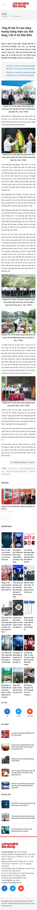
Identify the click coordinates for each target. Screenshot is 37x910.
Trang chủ (4, 16)
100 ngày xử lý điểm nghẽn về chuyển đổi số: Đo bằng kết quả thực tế (17, 657)
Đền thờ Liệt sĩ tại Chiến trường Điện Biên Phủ (17, 471)
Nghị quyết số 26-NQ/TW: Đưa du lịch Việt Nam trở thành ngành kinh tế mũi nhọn (6, 691)
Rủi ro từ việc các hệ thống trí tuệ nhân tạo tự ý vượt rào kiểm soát (6, 554)
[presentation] (3, 517)
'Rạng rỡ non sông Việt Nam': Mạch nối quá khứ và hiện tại (18, 508)
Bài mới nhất (6, 526)
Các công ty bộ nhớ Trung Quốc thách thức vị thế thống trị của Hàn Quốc (6, 657)
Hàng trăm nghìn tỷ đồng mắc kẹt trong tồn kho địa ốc (17, 688)
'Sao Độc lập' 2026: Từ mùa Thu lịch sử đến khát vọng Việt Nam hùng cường (29, 658)
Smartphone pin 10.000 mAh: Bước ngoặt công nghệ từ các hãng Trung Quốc (18, 556)
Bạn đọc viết (6, 794)
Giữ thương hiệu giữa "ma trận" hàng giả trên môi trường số (28, 690)
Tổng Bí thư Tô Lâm (12, 468)
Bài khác (5, 483)
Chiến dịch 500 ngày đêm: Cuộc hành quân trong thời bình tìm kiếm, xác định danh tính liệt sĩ (6, 625)
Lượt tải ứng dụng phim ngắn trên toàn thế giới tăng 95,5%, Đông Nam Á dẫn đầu (29, 556)
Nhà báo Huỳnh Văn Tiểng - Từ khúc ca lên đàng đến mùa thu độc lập (29, 587)
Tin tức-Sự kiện (15, 16)
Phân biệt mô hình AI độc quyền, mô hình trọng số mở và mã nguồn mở (18, 622)
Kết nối (4, 703)
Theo (22, 462)
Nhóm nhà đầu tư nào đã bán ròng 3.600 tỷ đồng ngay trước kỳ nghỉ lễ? (28, 623)
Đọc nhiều (5, 724)
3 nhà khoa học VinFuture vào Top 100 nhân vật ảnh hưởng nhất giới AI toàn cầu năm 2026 (18, 590)
